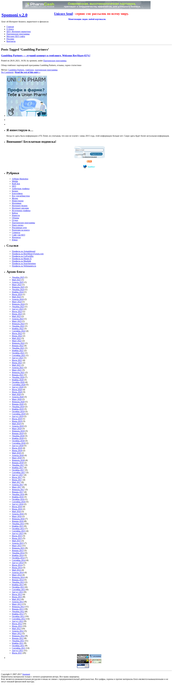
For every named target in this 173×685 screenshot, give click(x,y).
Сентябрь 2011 (18, 648)
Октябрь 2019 (18, 411)
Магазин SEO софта (15, 36)
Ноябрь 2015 (18, 526)
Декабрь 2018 (18, 436)
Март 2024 (17, 302)
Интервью (16, 203)
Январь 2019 (18, 433)
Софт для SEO (18, 235)
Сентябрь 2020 (18, 384)
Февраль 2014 (18, 577)
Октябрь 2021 (18, 353)
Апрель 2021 (18, 367)
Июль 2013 (17, 594)
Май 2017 (16, 482)
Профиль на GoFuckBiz (23, 256)
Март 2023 (17, 321)
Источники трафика (21, 210)
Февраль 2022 (18, 343)
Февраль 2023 (18, 324)
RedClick (16, 184)
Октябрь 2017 (18, 470)
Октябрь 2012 (18, 616)
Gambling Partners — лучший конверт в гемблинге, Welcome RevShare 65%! (45, 55)
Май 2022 (16, 338)
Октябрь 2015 (18, 528)
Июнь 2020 (17, 392)
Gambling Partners (16, 70)
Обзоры (15, 218)
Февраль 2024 (18, 304)
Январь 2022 (18, 345)
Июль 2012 (17, 624)
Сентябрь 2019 (18, 414)
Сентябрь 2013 (18, 589)
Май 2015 (16, 541)
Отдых (15, 220)
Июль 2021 (17, 360)
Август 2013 (17, 592)
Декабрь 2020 (18, 377)
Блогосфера (17, 193)
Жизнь (15, 198)
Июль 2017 (17, 477)
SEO (14, 186)
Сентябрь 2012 (18, 619)
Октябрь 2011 (18, 645)
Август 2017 (17, 475)
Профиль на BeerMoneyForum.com (28, 254)
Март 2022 (17, 341)
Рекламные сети (19, 227)
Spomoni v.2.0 (14, 14)
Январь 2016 (18, 521)
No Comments (7, 72)
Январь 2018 (18, 463)
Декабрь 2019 (18, 406)
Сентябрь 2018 (18, 443)
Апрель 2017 (18, 484)
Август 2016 (17, 504)
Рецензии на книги (21, 230)
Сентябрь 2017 (18, 472)
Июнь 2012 (17, 626)
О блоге (10, 29)
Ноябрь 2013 (18, 585)
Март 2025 (17, 284)
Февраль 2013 (18, 606)
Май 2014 (16, 570)
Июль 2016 (17, 506)
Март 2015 (17, 545)
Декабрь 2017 (18, 465)
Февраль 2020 (18, 402)
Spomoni (26, 674)
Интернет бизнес (20, 205)
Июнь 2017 (17, 480)
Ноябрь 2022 (18, 328)
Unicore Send (63, 13)
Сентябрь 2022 (18, 331)
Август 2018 (17, 445)
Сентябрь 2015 (18, 531)
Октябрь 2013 (18, 587)
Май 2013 (16, 599)
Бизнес (15, 191)
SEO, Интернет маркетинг (18, 31)
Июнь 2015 (17, 538)
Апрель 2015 (18, 543)
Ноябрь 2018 (18, 438)
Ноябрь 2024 (18, 292)
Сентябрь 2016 (18, 502)
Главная (10, 26)
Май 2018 (16, 453)
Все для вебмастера (21, 196)
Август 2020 (17, 387)
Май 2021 (16, 365)
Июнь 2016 (17, 509)
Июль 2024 (17, 294)
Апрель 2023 (18, 319)
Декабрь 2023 (18, 306)
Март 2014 (17, 575)
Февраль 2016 (18, 519)
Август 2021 (17, 358)
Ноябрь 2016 (18, 497)
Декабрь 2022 (18, 326)
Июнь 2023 (17, 314)
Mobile (15, 181)
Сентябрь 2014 (18, 560)
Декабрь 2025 (18, 277)
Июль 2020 (17, 389)
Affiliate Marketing (20, 179)
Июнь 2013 (17, 597)
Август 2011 (17, 650)
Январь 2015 (18, 550)
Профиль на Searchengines (24, 263)
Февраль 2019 (18, 431)
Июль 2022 (17, 333)
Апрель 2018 (18, 455)
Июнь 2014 (17, 567)
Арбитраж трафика (20, 188)
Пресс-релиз (17, 225)
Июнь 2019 (17, 421)
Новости (16, 215)
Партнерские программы (18, 34)
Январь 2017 (18, 492)
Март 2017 (17, 487)
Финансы (16, 237)
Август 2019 (17, 416)
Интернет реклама (20, 208)
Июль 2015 (17, 536)
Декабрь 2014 (18, 553)
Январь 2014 (18, 580)
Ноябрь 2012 (18, 614)
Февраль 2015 (18, 548)
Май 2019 (16, 424)
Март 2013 (17, 604)
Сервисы (16, 232)
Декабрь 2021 (18, 348)
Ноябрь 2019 (18, 409)
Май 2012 (16, 628)
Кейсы (15, 213)
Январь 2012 (18, 638)
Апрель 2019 (18, 426)
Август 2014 (17, 563)
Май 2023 (16, 316)
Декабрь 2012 (18, 611)
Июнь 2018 (17, 450)
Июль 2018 (17, 448)
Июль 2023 (17, 311)
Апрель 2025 (18, 282)
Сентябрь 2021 (18, 355)
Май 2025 (16, 280)
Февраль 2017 (18, 489)
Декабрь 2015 (18, 524)
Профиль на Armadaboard (23, 251)
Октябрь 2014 (18, 558)
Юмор (15, 240)
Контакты (11, 41)
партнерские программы (46, 70)
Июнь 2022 (17, 336)
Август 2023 (17, 309)
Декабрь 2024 (18, 289)
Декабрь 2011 (18, 641)
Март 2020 (17, 399)
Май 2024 (16, 297)
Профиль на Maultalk (21, 261)
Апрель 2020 (18, 397)
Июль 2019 (17, 419)
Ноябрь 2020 (18, 380)
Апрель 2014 (18, 572)
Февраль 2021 (18, 372)
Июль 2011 (17, 653)
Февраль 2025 (18, 287)
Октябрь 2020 (18, 382)
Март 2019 (17, 428)
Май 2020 (16, 394)
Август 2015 (17, 533)
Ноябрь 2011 (17, 643)
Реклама (10, 39)
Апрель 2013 (18, 602)
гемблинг (29, 70)
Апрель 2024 (18, 299)
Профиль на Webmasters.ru (24, 266)
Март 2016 (17, 516)
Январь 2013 (18, 609)
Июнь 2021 (17, 363)
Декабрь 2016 (18, 494)
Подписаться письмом (90, 157)
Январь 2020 (18, 404)
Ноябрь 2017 (18, 467)
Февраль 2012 (18, 636)
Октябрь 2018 (18, 441)
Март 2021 (17, 370)
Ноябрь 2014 (18, 555)
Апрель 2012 (18, 631)
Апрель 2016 (18, 514)
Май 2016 (16, 511)
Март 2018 (17, 458)
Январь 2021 (18, 375)
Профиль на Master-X (22, 258)
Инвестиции (18, 201)
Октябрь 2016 (18, 499)
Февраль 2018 (18, 460)
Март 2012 (17, 633)
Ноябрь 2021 (18, 350)
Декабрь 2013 (18, 582)
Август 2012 (17, 621)
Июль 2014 (17, 565)
